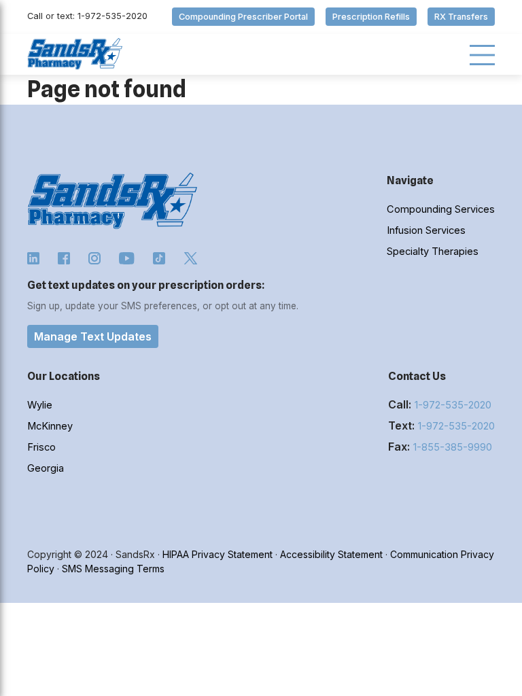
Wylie (39, 405)
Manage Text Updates (93, 336)
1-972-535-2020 (453, 405)
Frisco (41, 447)
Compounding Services (441, 209)
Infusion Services (426, 230)
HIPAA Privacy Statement (217, 554)
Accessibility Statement (331, 554)
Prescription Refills (371, 17)
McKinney (50, 426)
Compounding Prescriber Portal (243, 17)
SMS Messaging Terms (113, 568)
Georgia (45, 468)
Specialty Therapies (432, 251)
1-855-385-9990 (452, 447)
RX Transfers (461, 17)
